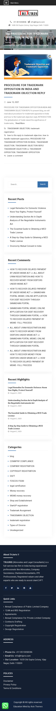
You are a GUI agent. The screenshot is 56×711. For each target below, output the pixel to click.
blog (12, 456)
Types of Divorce (18, 525)
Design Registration (14, 629)
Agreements (11, 614)
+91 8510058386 (19, 22)
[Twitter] (12, 587)
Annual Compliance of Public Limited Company (27, 606)
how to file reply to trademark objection (24, 135)
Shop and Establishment (21, 500)
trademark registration (20, 520)
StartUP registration (19, 505)
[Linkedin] (18, 587)
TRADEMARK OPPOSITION (28, 152)
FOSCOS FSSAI (17, 481)
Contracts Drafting (13, 622)
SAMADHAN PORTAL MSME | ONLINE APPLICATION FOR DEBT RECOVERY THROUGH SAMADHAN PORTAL (27, 312)
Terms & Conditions (12, 688)
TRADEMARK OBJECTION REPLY (29, 145)
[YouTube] (30, 587)
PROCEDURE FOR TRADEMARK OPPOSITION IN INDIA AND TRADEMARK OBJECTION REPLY (24, 89)
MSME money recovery (20, 495)
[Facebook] (5, 587)
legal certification (18, 486)
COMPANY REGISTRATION (22, 466)
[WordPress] (24, 587)
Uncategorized (16, 530)
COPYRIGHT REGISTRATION (23, 471)
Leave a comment (15, 156)
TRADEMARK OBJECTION (18, 128)
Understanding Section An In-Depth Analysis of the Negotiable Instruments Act (28, 220)
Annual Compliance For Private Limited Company (27, 618)
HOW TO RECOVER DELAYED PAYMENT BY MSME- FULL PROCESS (28, 319)
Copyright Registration (15, 625)
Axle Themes (37, 706)
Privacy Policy (9, 684)
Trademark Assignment (20, 510)
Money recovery (17, 491)
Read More (20, 123)
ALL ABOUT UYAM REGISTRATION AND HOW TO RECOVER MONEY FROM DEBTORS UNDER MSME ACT (28, 331)
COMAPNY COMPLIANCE (21, 461)
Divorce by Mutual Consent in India (25, 246)
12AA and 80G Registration (17, 610)
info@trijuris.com (38, 22)
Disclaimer (8, 681)
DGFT (12, 476)
